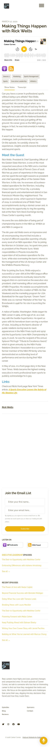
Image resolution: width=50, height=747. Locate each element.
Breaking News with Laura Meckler (16, 605)
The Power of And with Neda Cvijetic (17, 587)
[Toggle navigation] (41, 6)
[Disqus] (25, 448)
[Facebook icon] (13, 724)
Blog (4, 711)
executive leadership (12, 555)
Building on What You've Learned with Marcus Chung (24, 634)
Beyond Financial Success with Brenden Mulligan (22, 593)
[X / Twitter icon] (3, 724)
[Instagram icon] (8, 724)
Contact (30, 711)
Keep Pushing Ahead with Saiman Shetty (19, 622)
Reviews (5, 714)
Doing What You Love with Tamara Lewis (19, 599)
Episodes (5, 707)
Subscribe (25, 529)
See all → (6, 571)
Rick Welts (7, 407)
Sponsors (30, 707)
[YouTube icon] (18, 724)
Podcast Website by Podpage (33, 737)
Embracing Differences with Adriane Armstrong (21, 565)
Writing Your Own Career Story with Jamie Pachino (23, 628)
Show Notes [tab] (9, 87)
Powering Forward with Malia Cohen (17, 617)
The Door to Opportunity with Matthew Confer (21, 560)
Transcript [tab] (22, 87)
